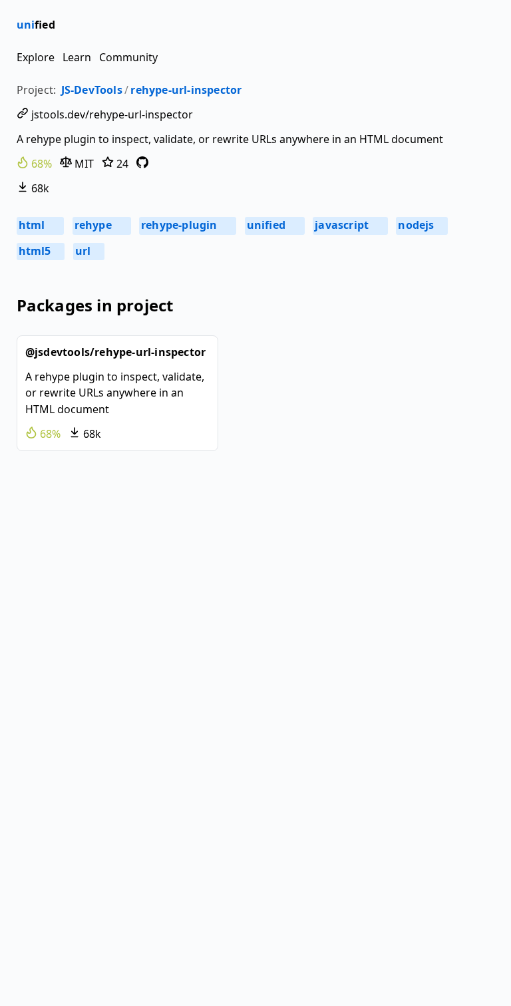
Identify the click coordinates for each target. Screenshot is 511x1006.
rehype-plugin (187, 225)
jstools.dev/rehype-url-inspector (111, 114)
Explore (36, 57)
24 (121, 163)
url (88, 251)
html (40, 225)
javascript (349, 225)
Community (128, 57)
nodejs (421, 225)
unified (274, 225)
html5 (40, 251)
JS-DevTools (91, 90)
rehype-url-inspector (186, 90)
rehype (101, 225)
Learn (77, 57)
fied (36, 24)
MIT (83, 163)
